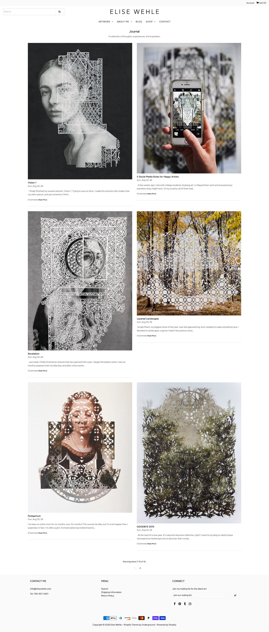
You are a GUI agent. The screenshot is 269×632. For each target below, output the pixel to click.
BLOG (139, 21)
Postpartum (34, 516)
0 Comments (33, 200)
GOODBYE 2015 (145, 526)
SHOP (149, 21)
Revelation (33, 353)
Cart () (262, 3)
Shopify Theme (131, 624)
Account (250, 3)
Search (104, 589)
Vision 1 (32, 182)
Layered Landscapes (148, 318)
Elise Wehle (116, 624)
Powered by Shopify (166, 624)
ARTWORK (104, 21)
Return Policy (107, 595)
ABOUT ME (123, 21)
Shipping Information (111, 592)
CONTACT (165, 21)
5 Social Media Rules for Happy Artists (158, 176)
